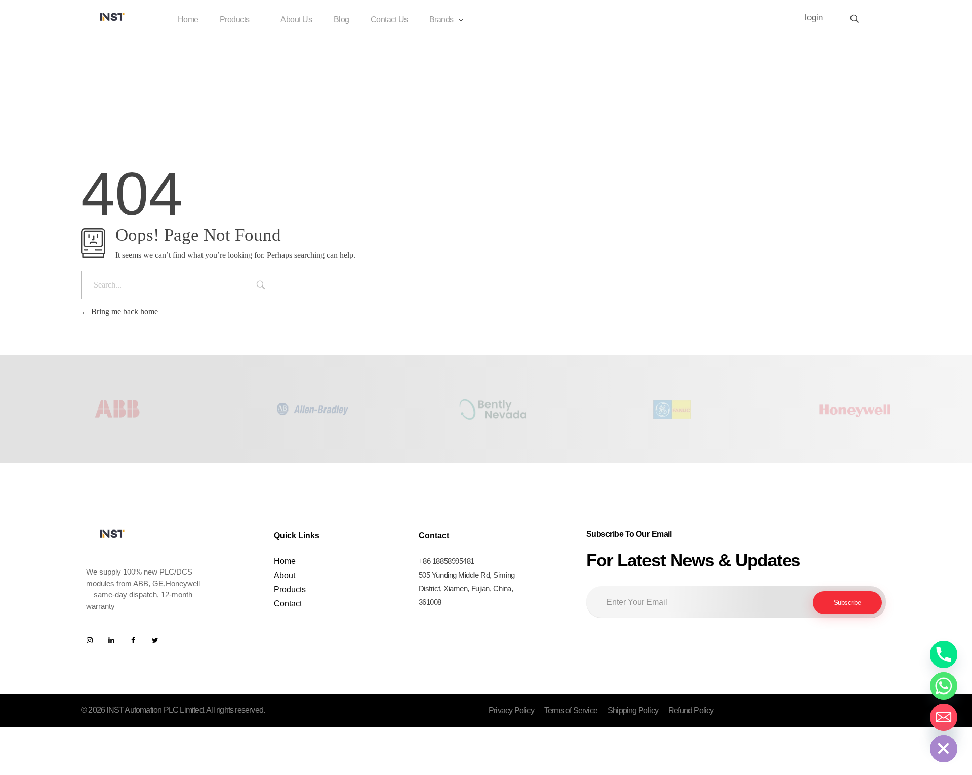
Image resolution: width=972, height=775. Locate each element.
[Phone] (943, 654)
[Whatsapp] (943, 686)
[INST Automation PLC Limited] (112, 16)
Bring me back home (123, 311)
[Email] (943, 717)
